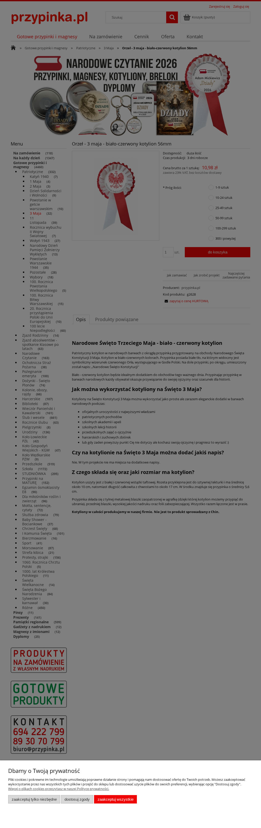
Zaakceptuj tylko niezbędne (34, 799)
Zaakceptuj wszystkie (116, 799)
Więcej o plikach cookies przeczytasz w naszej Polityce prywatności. (58, 788)
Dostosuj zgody (77, 799)
